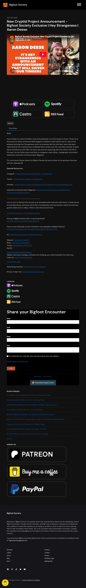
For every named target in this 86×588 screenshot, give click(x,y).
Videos (9, 553)
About (9, 555)
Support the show (13, 262)
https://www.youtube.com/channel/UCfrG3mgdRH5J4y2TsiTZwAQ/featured (43, 185)
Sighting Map (48, 561)
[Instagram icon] (12, 569)
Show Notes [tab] (13, 128)
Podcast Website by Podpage (31, 580)
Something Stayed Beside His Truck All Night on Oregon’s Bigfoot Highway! (32, 405)
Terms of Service (47, 376)
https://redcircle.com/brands (34, 267)
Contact (47, 553)
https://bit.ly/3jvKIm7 (21, 240)
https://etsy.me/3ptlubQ (20, 243)
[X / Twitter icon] (20, 569)
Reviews (47, 550)
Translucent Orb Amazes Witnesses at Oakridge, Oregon (26, 424)
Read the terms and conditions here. (18, 361)
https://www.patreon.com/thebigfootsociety (23, 213)
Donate (47, 555)
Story (8, 345)
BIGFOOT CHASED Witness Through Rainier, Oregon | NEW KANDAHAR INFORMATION (35, 419)
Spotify (30, 257)
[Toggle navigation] (79, 5)
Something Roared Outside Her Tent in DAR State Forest (25, 400)
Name (8, 318)
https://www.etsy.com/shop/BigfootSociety (23, 221)
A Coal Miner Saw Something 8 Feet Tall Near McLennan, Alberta (28, 395)
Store (8, 561)
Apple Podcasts (20, 257)
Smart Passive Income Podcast (19, 252)
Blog (8, 558)
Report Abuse (37, 376)
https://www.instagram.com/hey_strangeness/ (34, 174)
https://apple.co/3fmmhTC (22, 245)
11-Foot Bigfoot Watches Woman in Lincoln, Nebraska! (25, 410)
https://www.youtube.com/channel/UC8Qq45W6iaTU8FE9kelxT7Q (32, 229)
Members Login (49, 558)
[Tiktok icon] (16, 569)
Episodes (9, 550)
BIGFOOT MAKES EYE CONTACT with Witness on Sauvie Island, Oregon (30, 414)
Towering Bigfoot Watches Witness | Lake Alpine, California (26, 429)
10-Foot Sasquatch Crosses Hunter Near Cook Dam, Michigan (28, 434)
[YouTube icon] (25, 569)
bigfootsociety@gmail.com (18, 540)
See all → (10, 439)
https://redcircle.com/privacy (33, 272)
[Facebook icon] (8, 569)
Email (8, 327)
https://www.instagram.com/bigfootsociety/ (25, 234)
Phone (8, 336)
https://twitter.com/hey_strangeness (28, 179)
